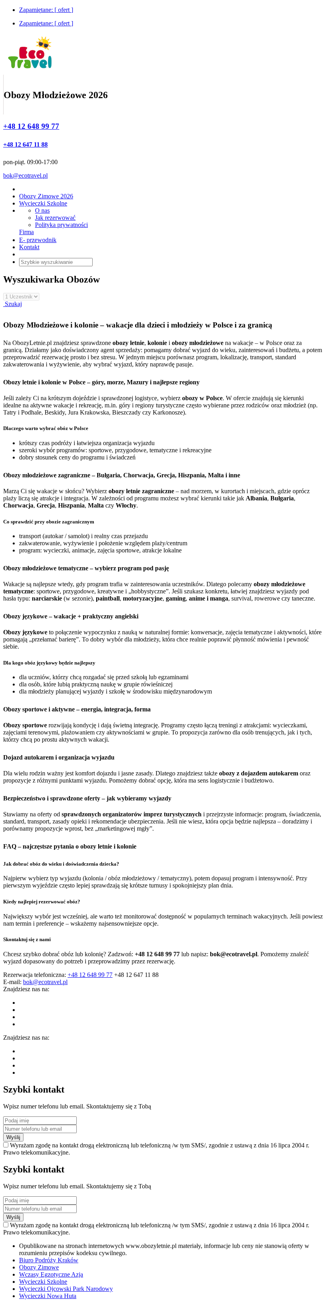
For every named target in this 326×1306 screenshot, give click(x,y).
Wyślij (13, 1137)
